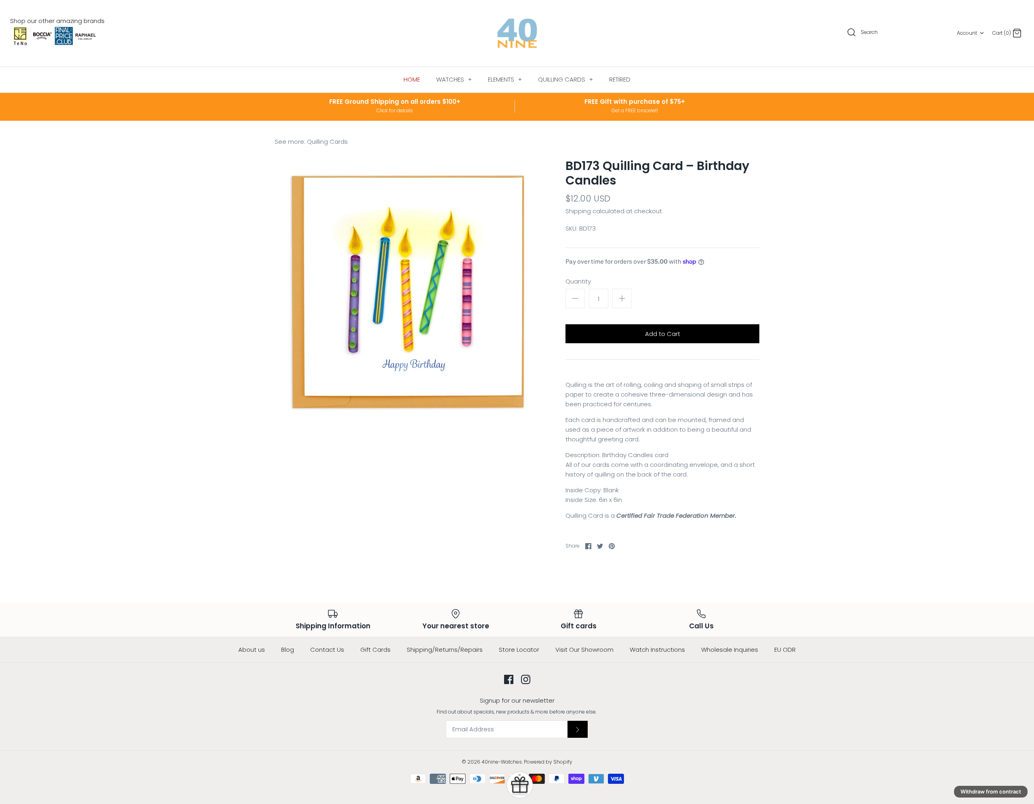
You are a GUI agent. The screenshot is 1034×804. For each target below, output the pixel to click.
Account (967, 32)
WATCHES (454, 79)
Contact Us (327, 649)
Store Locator (519, 649)
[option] (408, 292)
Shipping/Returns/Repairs (445, 649)
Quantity (578, 281)
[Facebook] (508, 679)
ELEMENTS (505, 79)
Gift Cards (375, 649)
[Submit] (577, 729)
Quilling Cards (327, 141)
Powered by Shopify (548, 761)
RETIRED (619, 79)
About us (251, 649)
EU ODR (785, 649)
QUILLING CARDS (565, 79)
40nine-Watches (501, 761)
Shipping (578, 211)
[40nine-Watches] (517, 33)
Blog (287, 649)
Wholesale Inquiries (729, 649)
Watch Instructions (657, 649)
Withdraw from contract (990, 791)
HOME (412, 79)
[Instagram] (525, 679)
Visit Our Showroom (584, 649)
